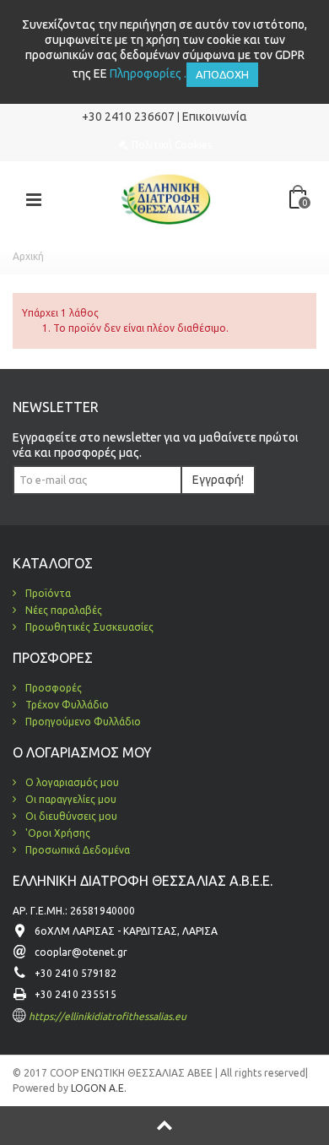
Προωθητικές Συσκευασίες (88, 626)
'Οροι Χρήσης (56, 833)
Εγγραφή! (218, 479)
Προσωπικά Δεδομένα (76, 849)
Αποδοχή (222, 74)
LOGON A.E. (97, 1088)
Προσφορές (52, 687)
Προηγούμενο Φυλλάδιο (82, 721)
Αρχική (28, 256)
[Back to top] (164, 1125)
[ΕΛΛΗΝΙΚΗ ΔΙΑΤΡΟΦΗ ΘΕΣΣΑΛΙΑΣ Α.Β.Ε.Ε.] (166, 198)
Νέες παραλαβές (62, 610)
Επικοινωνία (214, 116)
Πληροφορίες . (148, 73)
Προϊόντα (47, 593)
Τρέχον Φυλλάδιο (66, 704)
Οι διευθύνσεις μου (70, 816)
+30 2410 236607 (128, 116)
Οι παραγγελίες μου (69, 799)
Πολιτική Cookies (172, 144)
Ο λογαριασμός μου (71, 782)
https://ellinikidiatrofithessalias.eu (107, 1016)
